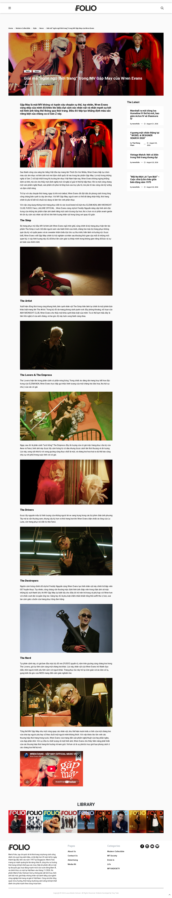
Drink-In (110, 860)
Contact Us (73, 856)
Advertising (73, 860)
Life (109, 864)
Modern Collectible (23, 28)
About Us (72, 851)
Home (10, 28)
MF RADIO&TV (113, 868)
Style (35, 28)
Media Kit (72, 864)
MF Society (112, 856)
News (41, 28)
